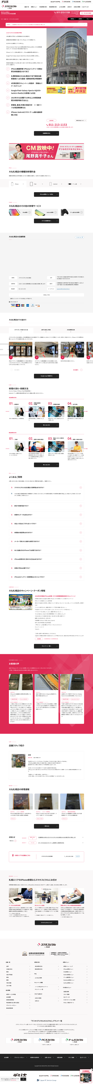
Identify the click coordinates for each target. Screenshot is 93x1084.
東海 (7, 977)
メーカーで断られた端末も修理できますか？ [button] (25, 541)
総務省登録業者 (10, 1000)
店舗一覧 (26, 7)
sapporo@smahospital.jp (63, 289)
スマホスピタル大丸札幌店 (47, 856)
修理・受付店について (80, 120)
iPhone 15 (13, 818)
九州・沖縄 (8, 985)
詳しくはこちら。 (13, 1079)
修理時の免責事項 (34, 1057)
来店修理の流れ (43, 7)
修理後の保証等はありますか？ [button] (22, 532)
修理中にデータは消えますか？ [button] (21, 515)
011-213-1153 (58, 125)
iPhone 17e (64, 818)
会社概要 (8, 997)
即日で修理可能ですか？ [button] (20, 506)
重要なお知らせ (32, 838)
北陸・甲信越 (9, 974)
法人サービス (85, 7)
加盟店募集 (66, 991)
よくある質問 (62, 7)
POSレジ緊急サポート (69, 1002)
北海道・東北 (9, 969)
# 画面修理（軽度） (14, 699)
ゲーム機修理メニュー (69, 977)
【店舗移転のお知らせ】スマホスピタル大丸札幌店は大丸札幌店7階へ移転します (57, 837)
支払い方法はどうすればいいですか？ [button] (23, 524)
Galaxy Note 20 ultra (75, 699)
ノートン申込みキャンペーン (41, 986)
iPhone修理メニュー (68, 969)
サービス (32, 842)
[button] (17, 184)
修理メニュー (34, 7)
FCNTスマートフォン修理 (69, 1000)
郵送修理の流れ (53, 7)
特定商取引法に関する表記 (12, 1002)
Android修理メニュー (69, 974)
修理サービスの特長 (11, 994)
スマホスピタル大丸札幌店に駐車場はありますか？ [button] (27, 487)
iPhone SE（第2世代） (24, 699)
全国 (7, 966)
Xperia (38, 699)
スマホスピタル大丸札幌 (8, 13)
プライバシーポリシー (11, 1005)
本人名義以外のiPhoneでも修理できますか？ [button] (26, 550)
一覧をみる (11, 840)
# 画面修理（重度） (65, 699)
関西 (7, 980)
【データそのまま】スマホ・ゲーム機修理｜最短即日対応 (51, 843)
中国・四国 (8, 983)
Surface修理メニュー (69, 983)
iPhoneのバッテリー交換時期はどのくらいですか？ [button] (28, 577)
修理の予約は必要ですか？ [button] (20, 568)
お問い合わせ (48, 1057)
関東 (7, 972)
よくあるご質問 (38, 978)
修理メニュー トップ (68, 966)
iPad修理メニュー (68, 972)
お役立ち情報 (77, 7)
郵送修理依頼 (9, 1008)
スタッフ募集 (66, 994)
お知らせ (69, 7)
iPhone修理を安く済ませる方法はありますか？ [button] (26, 559)
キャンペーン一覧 (39, 989)
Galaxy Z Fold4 (40, 818)
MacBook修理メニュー (69, 980)
